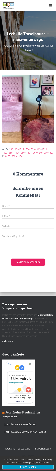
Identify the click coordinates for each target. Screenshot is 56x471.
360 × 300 (48, 152)
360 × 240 (37, 152)
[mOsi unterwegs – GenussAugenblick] (9, 5)
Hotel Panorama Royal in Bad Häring (25, 432)
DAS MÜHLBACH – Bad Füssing (20, 424)
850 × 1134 (36, 149)
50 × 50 (6, 156)
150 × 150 (14, 149)
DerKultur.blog (43, 449)
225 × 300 (25, 149)
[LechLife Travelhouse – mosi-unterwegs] (28, 108)
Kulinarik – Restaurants (17, 449)
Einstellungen (28, 467)
